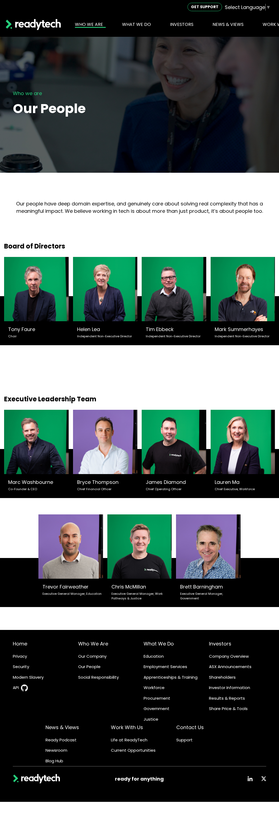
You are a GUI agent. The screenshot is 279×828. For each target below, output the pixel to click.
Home (20, 643)
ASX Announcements (230, 666)
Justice (151, 719)
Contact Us (190, 727)
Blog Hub (54, 761)
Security (21, 666)
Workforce (154, 687)
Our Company (92, 656)
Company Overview (229, 656)
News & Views (62, 727)
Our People (89, 666)
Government (156, 708)
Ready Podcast (61, 740)
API (16, 687)
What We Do (159, 643)
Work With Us (127, 727)
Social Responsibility (98, 677)
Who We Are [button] (89, 24)
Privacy (20, 656)
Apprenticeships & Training (171, 677)
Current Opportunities (133, 750)
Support (184, 740)
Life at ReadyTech (129, 740)
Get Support (205, 7)
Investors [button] (181, 24)
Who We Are (93, 643)
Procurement (157, 698)
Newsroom (56, 750)
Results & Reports (227, 698)
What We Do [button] (136, 24)
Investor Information (229, 687)
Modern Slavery (28, 677)
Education (154, 656)
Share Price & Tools (228, 708)
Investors (220, 643)
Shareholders (222, 677)
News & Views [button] (228, 24)
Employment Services (165, 666)
